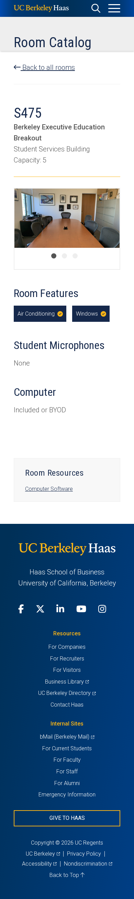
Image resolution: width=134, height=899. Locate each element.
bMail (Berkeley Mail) (67, 736)
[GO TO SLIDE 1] (53, 255)
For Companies (67, 647)
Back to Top (64, 875)
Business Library (67, 681)
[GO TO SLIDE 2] (64, 255)
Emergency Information (67, 794)
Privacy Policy (84, 853)
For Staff (67, 771)
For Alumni (67, 783)
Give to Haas (67, 818)
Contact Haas (67, 704)
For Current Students (67, 748)
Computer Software (49, 489)
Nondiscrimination (88, 863)
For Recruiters (67, 658)
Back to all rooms (48, 67)
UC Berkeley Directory (67, 693)
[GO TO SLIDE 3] (75, 255)
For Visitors (67, 670)
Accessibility (39, 863)
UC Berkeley (43, 853)
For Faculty (67, 760)
